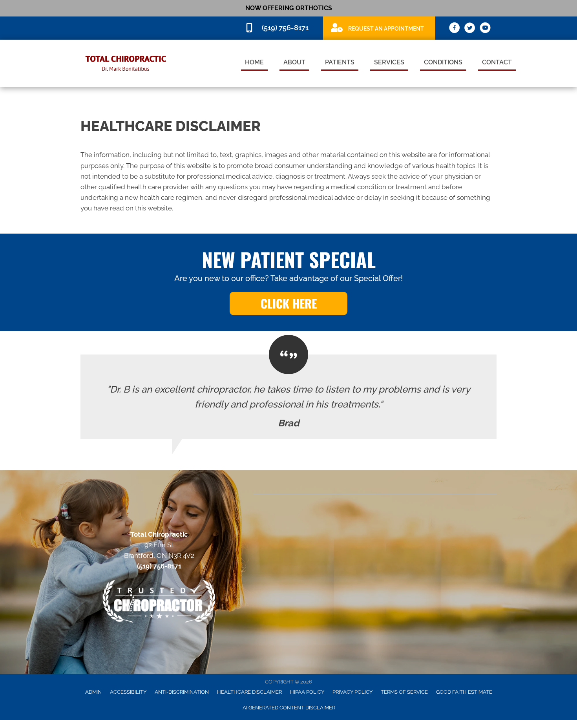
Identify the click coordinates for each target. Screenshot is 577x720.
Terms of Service (404, 692)
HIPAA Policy (307, 692)
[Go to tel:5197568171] (280, 28)
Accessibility (128, 692)
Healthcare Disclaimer (249, 692)
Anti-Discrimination (182, 692)
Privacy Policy (352, 692)
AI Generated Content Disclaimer (289, 708)
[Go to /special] (379, 27)
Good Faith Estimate (464, 692)
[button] (288, 303)
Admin (93, 692)
